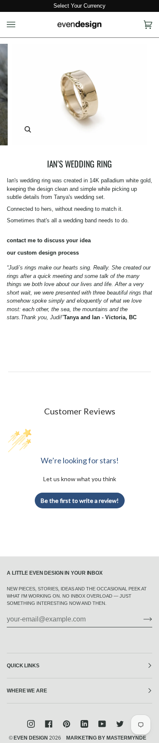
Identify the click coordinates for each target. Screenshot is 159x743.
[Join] (141, 619)
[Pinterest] (66, 724)
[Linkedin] (84, 724)
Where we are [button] (27, 691)
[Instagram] (31, 724)
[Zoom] (27, 129)
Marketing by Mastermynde (106, 738)
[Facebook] (49, 724)
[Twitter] (120, 724)
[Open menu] (19, 25)
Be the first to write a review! (80, 500)
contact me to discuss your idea (49, 240)
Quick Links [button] (23, 666)
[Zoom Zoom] (79, 94)
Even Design (31, 738)
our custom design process (43, 253)
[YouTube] (102, 724)
